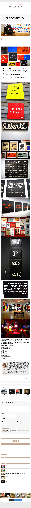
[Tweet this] (19, 378)
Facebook (3, 373)
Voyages (21, 10)
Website (3, 418)
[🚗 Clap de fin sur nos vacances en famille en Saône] (18, 495)
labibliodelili (14, 372)
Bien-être (26, 10)
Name (3, 413)
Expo (3, 376)
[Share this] (18, 378)
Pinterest (6, 373)
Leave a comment (27, 378)
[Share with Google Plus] (21, 378)
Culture (17, 10)
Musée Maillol (10, 376)
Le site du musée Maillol (4, 353)
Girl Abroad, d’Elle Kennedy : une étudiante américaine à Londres (14, 466)
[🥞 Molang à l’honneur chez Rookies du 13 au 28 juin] (7, 495)
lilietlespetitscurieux (5, 372)
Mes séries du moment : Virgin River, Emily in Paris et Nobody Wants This (15, 473)
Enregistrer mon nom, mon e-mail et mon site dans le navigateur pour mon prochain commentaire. (14, 422)
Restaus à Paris (4, 10)
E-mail (2, 449)
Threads (9, 373)
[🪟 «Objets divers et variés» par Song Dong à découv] (28, 495)
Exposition (5, 376)
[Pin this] (22, 378)
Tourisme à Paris (11, 10)
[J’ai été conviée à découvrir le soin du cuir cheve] (23, 495)
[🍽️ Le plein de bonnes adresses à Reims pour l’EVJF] (13, 495)
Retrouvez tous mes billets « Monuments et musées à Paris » (9, 360)
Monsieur (20, 362)
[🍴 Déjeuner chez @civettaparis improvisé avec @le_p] (2, 495)
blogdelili (14, 371)
